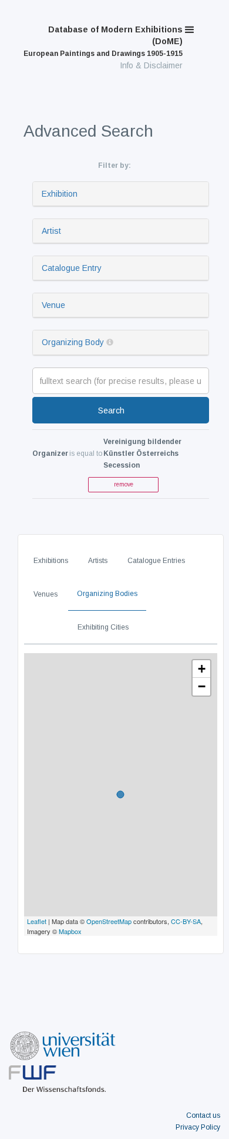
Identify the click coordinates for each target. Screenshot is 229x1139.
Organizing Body (73, 342)
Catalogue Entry (72, 268)
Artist (51, 231)
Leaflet (36, 921)
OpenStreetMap (109, 921)
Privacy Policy (198, 1127)
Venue (53, 305)
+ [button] (202, 668)
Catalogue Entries (156, 561)
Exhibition (60, 193)
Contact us (203, 1115)
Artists (97, 561)
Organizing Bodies (107, 594)
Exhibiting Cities (103, 627)
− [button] (202, 686)
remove (123, 484)
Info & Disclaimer (151, 65)
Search (111, 410)
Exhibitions (50, 561)
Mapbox (70, 931)
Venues (45, 594)
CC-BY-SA (186, 921)
